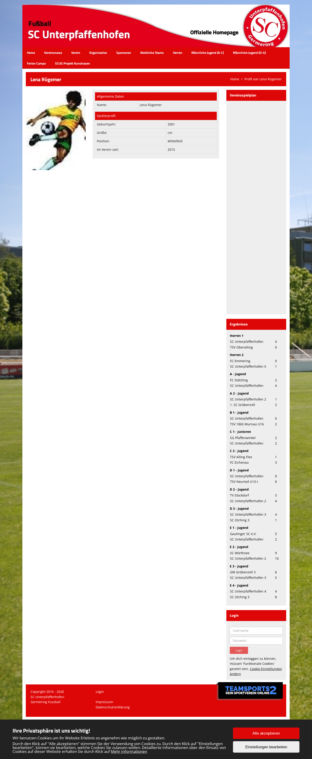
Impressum (104, 702)
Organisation (98, 52)
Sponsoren (123, 52)
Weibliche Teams (152, 52)
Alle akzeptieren (266, 733)
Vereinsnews (53, 52)
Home (31, 52)
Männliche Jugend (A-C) (207, 52)
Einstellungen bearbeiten (266, 747)
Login (100, 691)
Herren (177, 52)
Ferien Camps (36, 63)
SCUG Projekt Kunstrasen (72, 63)
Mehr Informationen (129, 751)
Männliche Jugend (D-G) (249, 52)
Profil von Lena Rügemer (263, 79)
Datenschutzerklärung (113, 707)
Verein (75, 52)
